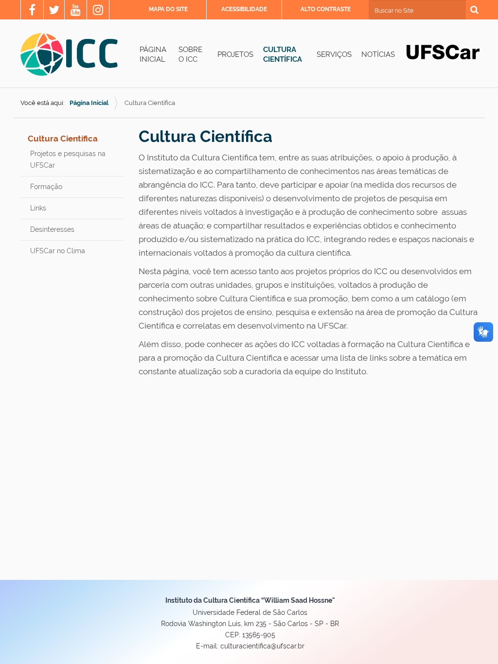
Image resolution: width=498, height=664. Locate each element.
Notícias (378, 54)
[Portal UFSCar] (443, 51)
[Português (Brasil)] (69, 54)
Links (38, 208)
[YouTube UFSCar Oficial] (76, 11)
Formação (46, 187)
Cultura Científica (282, 54)
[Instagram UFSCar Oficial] (98, 11)
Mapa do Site (168, 9)
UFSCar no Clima (57, 251)
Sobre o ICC (190, 54)
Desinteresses (52, 229)
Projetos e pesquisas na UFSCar (68, 159)
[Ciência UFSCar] (54, 11)
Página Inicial (153, 54)
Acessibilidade (244, 9)
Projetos (235, 54)
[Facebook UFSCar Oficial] (32, 11)
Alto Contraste (326, 9)
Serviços (334, 54)
